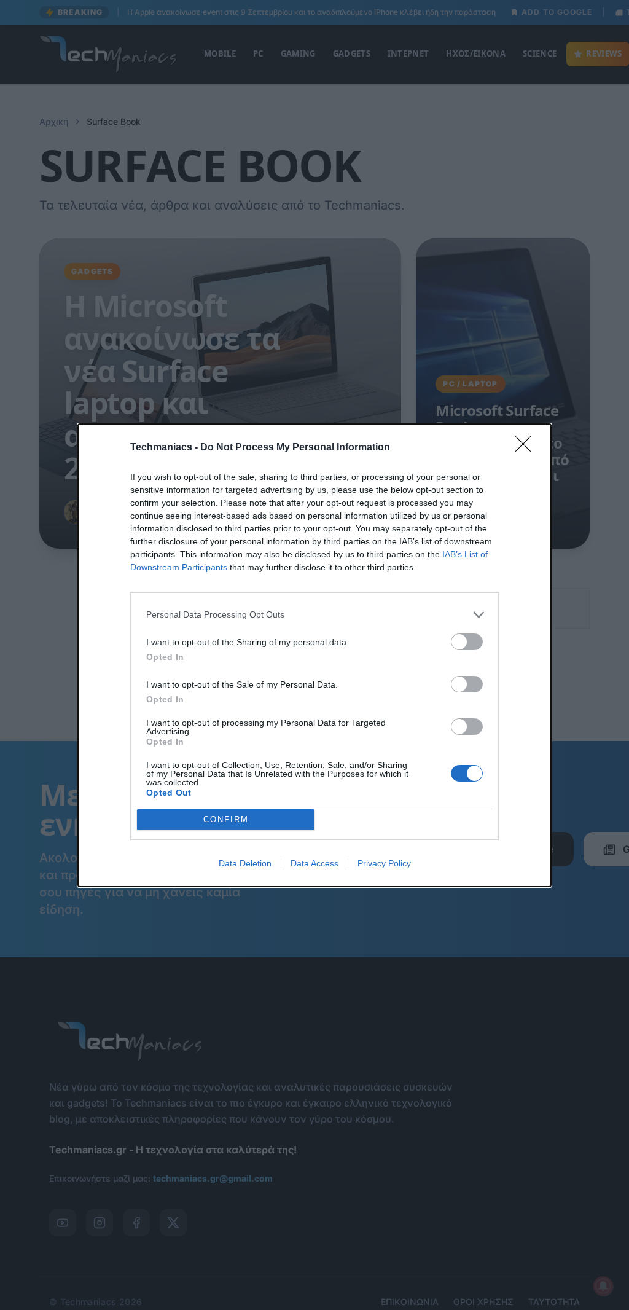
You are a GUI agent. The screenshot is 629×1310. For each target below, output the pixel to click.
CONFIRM (226, 819)
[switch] (467, 641)
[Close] (527, 448)
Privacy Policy (384, 863)
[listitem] (314, 614)
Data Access (314, 863)
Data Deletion (245, 863)
